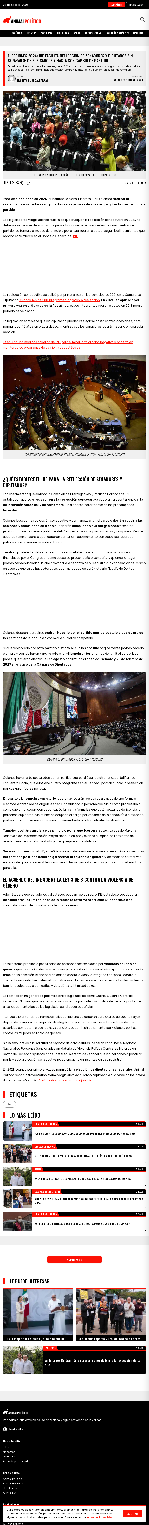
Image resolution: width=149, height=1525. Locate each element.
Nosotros (9, 1382)
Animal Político (12, 1409)
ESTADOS (31, 33)
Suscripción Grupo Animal (19, 1445)
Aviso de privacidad (15, 1391)
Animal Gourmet (13, 1414)
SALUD (77, 33)
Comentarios (74, 1190)
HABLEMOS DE (140, 33)
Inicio (6, 1377)
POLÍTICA (17, 33)
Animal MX (9, 1423)
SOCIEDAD (46, 33)
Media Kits (16, 1359)
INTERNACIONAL (94, 33)
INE (75, 226)
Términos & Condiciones (119, 1466)
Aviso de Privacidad (99, 1517)
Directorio (9, 1387)
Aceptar (132, 1513)
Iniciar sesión (136, 4)
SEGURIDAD (62, 33)
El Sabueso (10, 1418)
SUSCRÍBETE (116, 4)
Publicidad (9, 1441)
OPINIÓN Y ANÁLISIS (118, 33)
